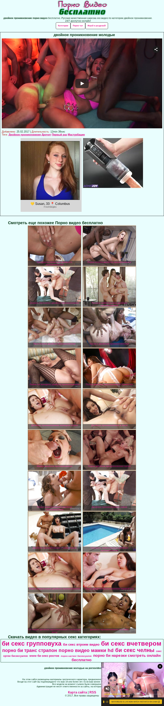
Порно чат (78, 26)
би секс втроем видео (81, 644)
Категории (63, 26)
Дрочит (46, 134)
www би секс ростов (44, 655)
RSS (92, 692)
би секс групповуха (31, 643)
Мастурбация (76, 134)
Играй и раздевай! (97, 26)
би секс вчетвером (131, 643)
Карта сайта (77, 692)
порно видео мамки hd (86, 650)
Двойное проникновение (25, 134)
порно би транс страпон (29, 650)
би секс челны (134, 650)
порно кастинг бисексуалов (76, 656)
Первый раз (59, 134)
